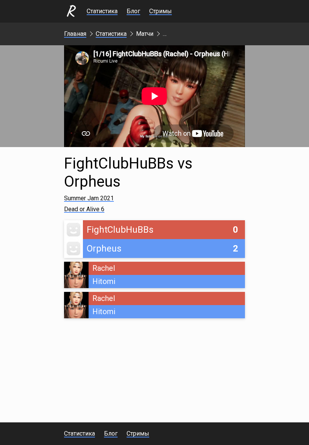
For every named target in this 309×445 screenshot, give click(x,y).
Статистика (102, 11)
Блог (133, 11)
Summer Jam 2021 (89, 198)
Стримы (160, 11)
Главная (75, 33)
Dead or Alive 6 (84, 209)
